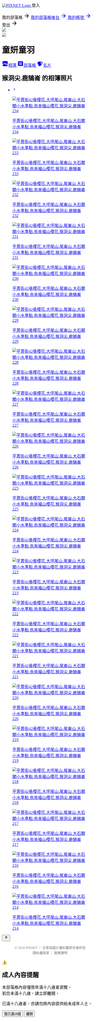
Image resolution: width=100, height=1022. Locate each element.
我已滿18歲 (12, 1014)
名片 (47, 65)
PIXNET (31, 948)
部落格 (30, 65)
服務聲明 (60, 953)
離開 (29, 1014)
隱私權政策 (41, 953)
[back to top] (6, 938)
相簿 (12, 65)
